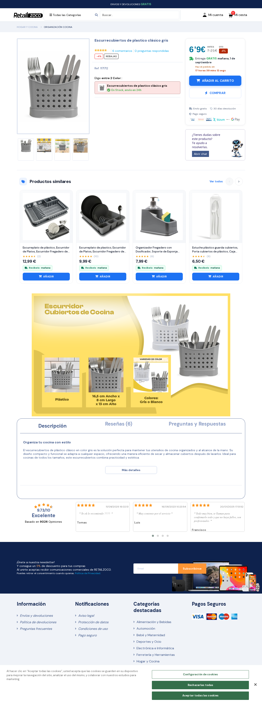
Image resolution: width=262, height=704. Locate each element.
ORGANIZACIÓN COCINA (58, 27)
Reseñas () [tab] (118, 424)
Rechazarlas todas (200, 685)
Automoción (146, 628)
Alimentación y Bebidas (154, 622)
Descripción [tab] (52, 426)
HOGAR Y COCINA (27, 27)
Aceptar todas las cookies (200, 695)
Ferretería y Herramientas (156, 655)
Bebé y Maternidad (151, 635)
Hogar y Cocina (148, 661)
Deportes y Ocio (149, 641)
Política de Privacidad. (88, 573)
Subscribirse (192, 568)
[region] (131, 684)
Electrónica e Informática (155, 648)
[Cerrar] (255, 684)
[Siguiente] (239, 181)
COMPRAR (218, 93)
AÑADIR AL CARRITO (218, 81)
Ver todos (216, 181)
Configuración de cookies (200, 674)
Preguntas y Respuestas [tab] (197, 424)
